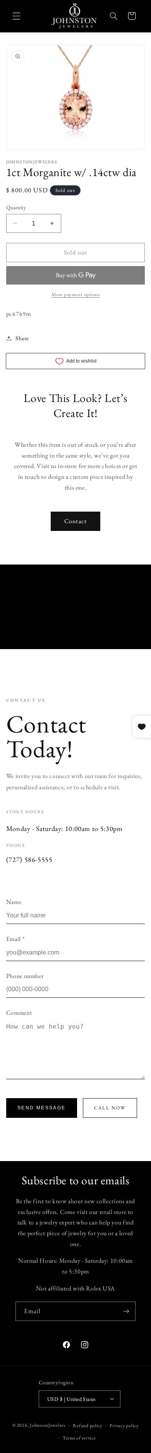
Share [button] (22, 338)
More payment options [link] (75, 294)
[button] (16, 16)
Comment (19, 1013)
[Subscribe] (126, 1311)
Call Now (110, 1108)
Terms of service (79, 1438)
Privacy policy (124, 1425)
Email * (15, 939)
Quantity (16, 207)
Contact (75, 521)
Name (14, 902)
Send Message (41, 1108)
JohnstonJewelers (47, 1425)
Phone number (25, 976)
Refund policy (87, 1425)
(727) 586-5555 (29, 859)
